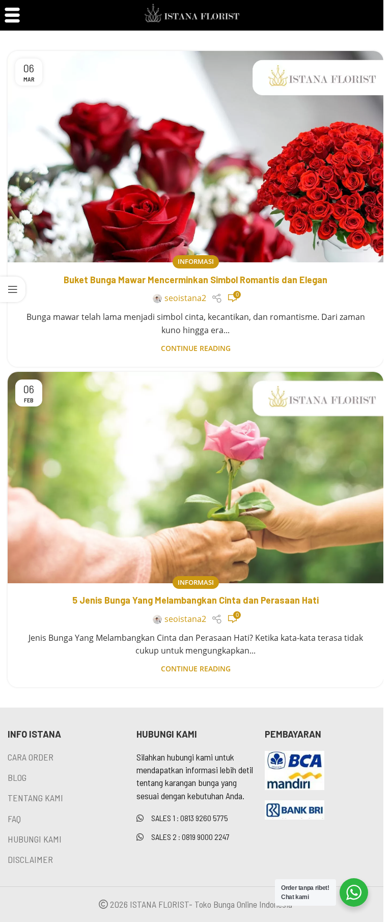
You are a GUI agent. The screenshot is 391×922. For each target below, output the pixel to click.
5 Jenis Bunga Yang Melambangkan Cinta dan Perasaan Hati (195, 600)
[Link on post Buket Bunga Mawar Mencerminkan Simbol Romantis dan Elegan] (195, 156)
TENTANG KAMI (35, 797)
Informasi (196, 261)
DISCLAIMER (30, 859)
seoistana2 (185, 298)
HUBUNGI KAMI (35, 839)
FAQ (14, 818)
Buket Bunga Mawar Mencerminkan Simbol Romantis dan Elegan (195, 279)
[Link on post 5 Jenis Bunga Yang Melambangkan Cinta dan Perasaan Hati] (195, 477)
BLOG (17, 777)
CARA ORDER (30, 757)
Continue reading (196, 348)
